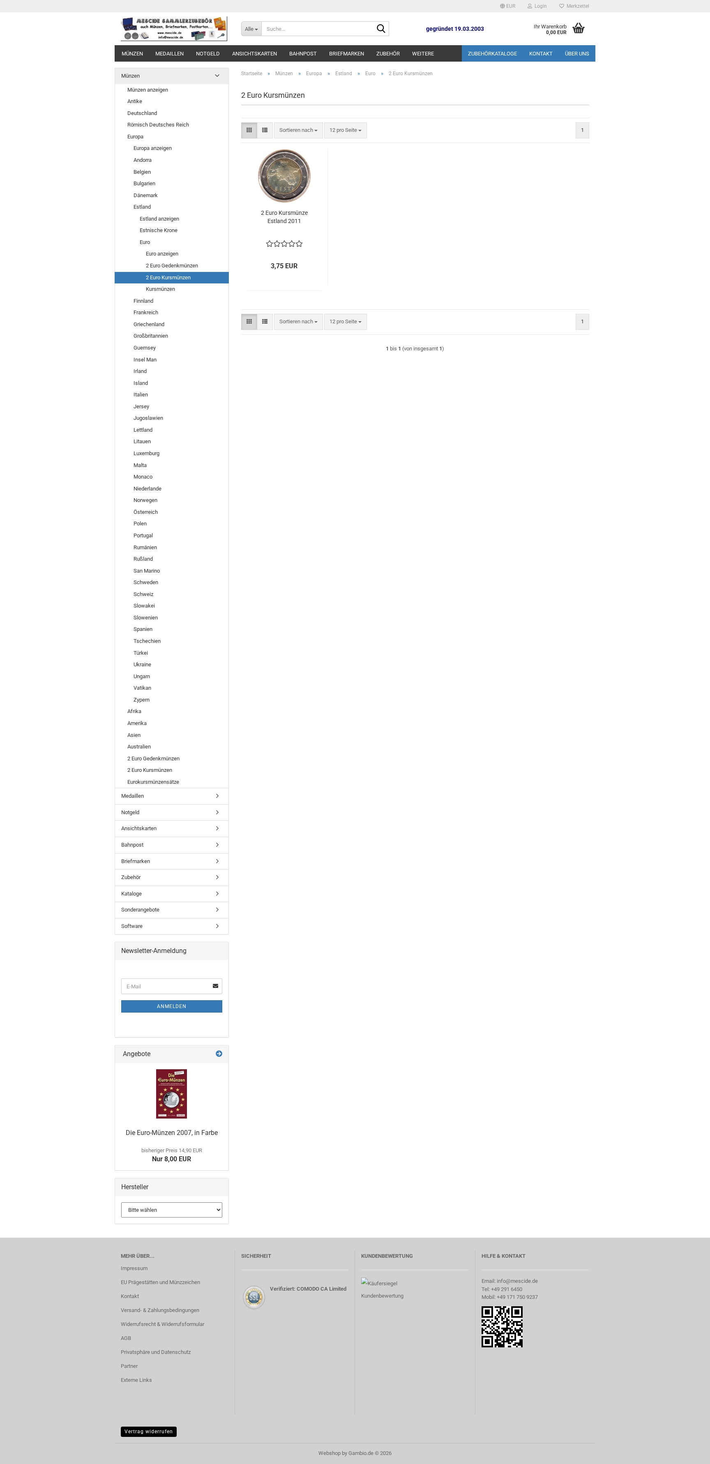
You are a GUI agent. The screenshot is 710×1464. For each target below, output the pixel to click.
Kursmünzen (160, 289)
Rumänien (145, 547)
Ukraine (142, 664)
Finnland (143, 301)
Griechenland (149, 324)
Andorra (143, 160)
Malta (140, 465)
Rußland (143, 559)
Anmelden (172, 1006)
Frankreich (146, 312)
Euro (145, 242)
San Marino (147, 571)
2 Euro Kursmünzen (168, 277)
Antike (134, 101)
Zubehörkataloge (492, 54)
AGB (126, 1338)
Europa (135, 137)
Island (141, 383)
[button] (507, 6)
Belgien (142, 172)
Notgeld (208, 54)
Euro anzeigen (162, 254)
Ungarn (142, 676)
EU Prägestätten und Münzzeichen (160, 1282)
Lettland (143, 430)
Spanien (143, 629)
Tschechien (147, 641)
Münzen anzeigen (147, 90)
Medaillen (169, 54)
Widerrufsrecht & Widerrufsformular (162, 1324)
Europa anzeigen (153, 148)
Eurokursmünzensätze (153, 782)
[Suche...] (381, 29)
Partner (129, 1366)
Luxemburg (146, 453)
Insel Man (145, 360)
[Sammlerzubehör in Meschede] (175, 28)
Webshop (329, 1453)
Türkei (141, 653)
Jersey (141, 406)
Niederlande (147, 489)
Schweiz (143, 594)
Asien (134, 735)
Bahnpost (303, 54)
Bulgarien (144, 183)
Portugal (143, 535)
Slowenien (146, 618)
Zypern (142, 700)
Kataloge (131, 894)
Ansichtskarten (254, 54)
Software (132, 926)
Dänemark (146, 195)
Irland (140, 371)
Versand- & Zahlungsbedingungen (160, 1310)
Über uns (577, 54)
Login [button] (539, 6)
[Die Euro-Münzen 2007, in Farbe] (171, 1094)
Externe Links (136, 1380)
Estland (142, 207)
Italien (141, 394)
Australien (139, 747)
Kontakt (541, 54)
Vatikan (142, 688)
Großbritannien (151, 336)
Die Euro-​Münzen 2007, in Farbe (172, 1133)
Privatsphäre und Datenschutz (156, 1352)
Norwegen (145, 500)
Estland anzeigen (159, 219)
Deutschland (142, 113)
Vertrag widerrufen (148, 1431)
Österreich (146, 512)
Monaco (143, 477)
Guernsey (145, 348)
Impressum (134, 1268)
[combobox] (298, 130)
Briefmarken (346, 54)
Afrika (134, 711)
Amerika (137, 723)
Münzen (132, 54)
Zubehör (388, 54)
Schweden (146, 582)
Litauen (142, 441)
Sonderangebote (140, 910)
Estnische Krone (159, 230)
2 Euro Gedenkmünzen (172, 265)
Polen (140, 523)
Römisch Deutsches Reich (158, 125)
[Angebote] (219, 1054)
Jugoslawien (148, 418)
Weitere (423, 54)
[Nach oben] (687, 1452)
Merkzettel (576, 6)
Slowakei (144, 606)
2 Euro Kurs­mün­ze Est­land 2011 (284, 216)
